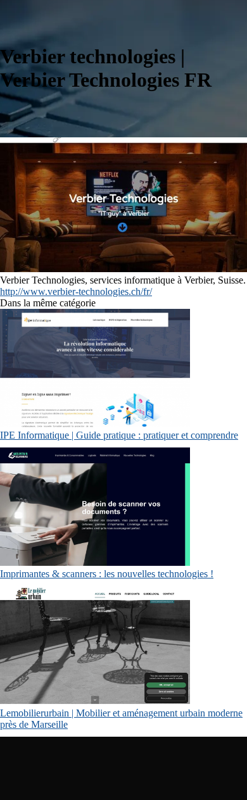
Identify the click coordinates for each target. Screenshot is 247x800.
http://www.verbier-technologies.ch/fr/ (76, 291)
